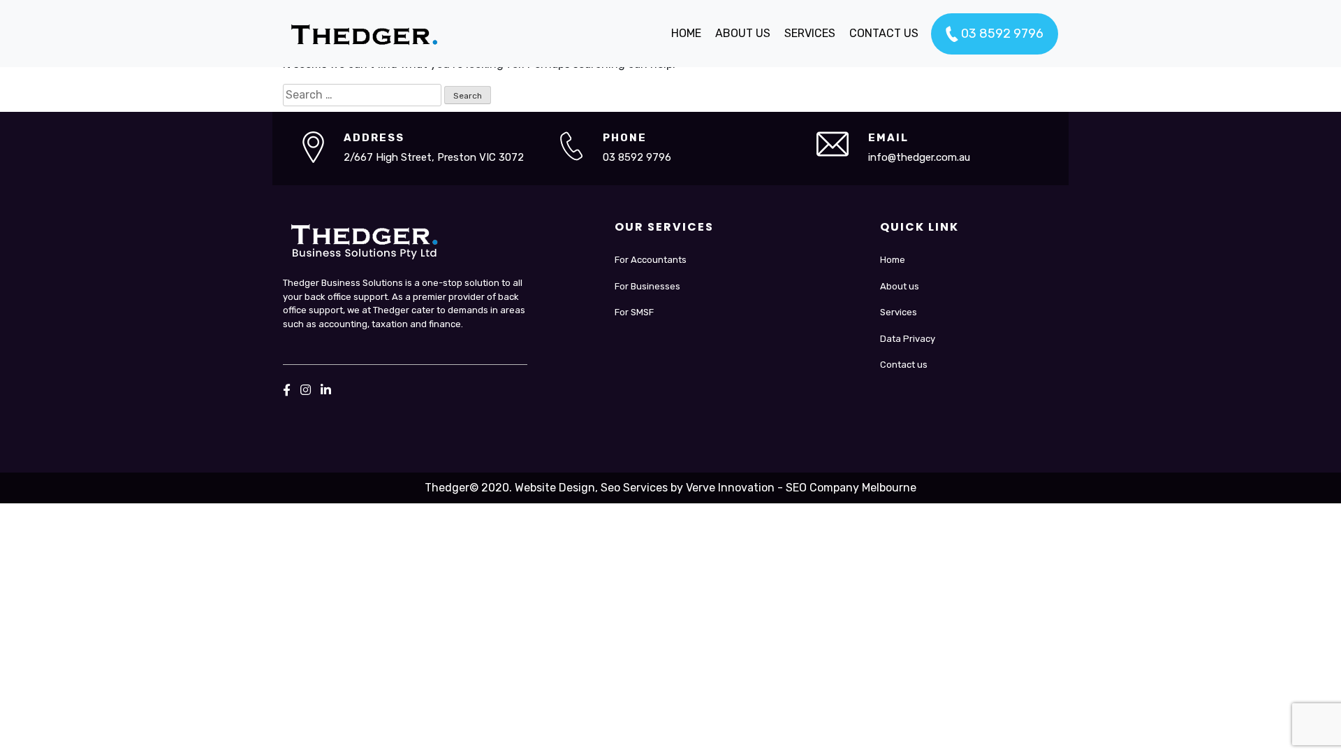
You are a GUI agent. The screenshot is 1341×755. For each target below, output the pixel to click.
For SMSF (634, 312)
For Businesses (647, 286)
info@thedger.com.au (919, 157)
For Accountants (651, 259)
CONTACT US (883, 33)
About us (899, 286)
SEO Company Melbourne (851, 487)
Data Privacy (907, 338)
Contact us (904, 364)
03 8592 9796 (1000, 33)
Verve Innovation (730, 487)
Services (898, 312)
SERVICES (809, 33)
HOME (686, 33)
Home (892, 259)
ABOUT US (742, 33)
